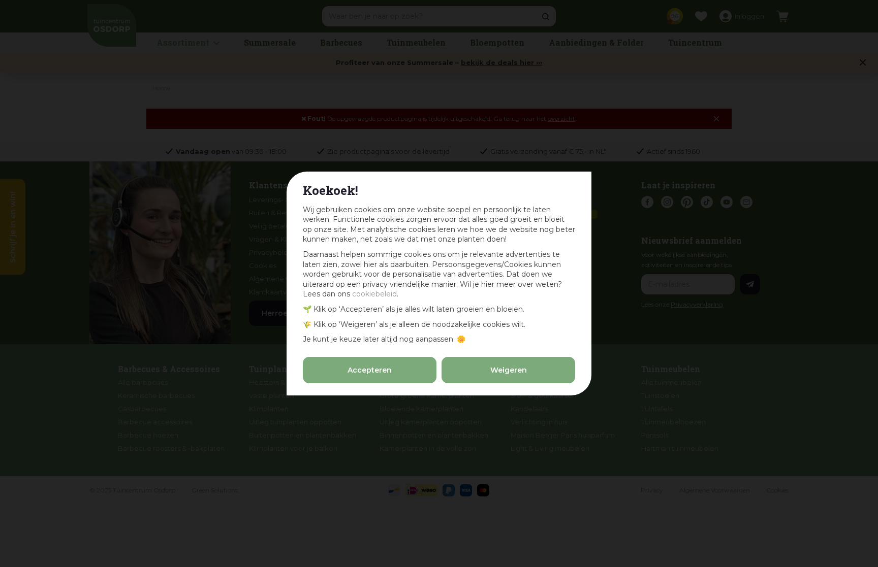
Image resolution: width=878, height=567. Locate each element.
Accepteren (370, 370)
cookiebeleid (374, 293)
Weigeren (508, 370)
